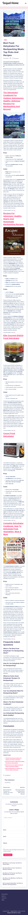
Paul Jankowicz (10, 780)
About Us (4, 896)
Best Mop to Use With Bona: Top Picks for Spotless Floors (12, 879)
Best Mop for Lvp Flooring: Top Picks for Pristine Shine (12, 863)
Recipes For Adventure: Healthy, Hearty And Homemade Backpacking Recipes (13, 219)
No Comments (16, 58)
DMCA (3, 900)
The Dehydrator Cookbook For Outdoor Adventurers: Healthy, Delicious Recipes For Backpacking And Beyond (13, 101)
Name (5, 829)
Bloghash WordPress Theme (14, 912)
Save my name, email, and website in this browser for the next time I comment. (13, 850)
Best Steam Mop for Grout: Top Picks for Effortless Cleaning (12, 868)
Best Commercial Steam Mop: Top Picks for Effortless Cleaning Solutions (13, 884)
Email (4, 836)
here (14, 210)
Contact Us (4, 898)
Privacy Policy (5, 894)
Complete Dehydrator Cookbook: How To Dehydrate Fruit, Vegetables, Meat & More (13, 529)
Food (5, 39)
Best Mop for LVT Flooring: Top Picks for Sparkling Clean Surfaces (12, 874)
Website (5, 843)
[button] (7, 782)
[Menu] (25, 3)
